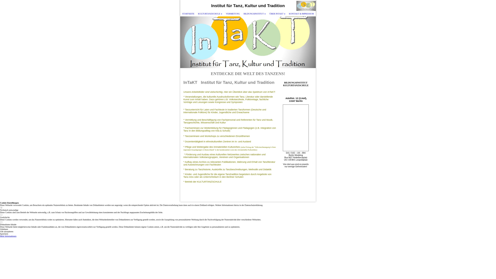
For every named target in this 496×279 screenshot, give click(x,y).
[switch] (1, 208)
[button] (131, 229)
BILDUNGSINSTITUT (254, 14)
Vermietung (233, 14)
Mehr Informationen (8, 236)
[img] (306, 6)
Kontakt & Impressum (301, 14)
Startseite (188, 14)
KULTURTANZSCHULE (209, 14)
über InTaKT (276, 14)
